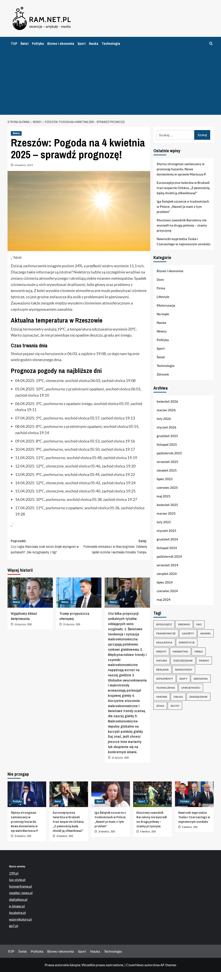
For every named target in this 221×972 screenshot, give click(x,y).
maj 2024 (163, 599)
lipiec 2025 (165, 479)
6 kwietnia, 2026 (189, 827)
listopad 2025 (167, 444)
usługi (178, 696)
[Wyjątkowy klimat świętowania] (30, 593)
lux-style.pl (17, 879)
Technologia (111, 43)
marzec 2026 (166, 410)
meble (198, 651)
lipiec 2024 (165, 582)
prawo (204, 660)
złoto (174, 705)
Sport (81, 43)
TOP (14, 43)
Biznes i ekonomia (60, 43)
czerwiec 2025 (167, 487)
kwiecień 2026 (167, 401)
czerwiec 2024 (167, 591)
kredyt (161, 651)
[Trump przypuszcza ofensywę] (78, 593)
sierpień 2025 (167, 470)
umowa (161, 696)
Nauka (93, 43)
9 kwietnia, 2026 (148, 831)
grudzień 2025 (167, 436)
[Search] (211, 43)
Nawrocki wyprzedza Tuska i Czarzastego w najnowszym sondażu (183, 241)
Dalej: (115, 546)
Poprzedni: (45, 546)
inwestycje (187, 642)
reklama (162, 669)
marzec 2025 (166, 513)
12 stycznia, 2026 (120, 757)
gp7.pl (13, 926)
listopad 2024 (167, 548)
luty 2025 (164, 522)
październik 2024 (169, 556)
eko (199, 624)
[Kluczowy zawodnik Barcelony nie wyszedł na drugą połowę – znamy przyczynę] (152, 794)
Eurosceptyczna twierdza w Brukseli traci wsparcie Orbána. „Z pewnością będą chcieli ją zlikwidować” (183, 188)
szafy (183, 678)
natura (161, 660)
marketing (180, 651)
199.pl (13, 873)
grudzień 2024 (167, 539)
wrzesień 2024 (167, 565)
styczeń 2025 (166, 531)
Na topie (163, 314)
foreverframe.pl (20, 886)
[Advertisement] (111, 82)
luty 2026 (164, 419)
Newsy (16, 133)
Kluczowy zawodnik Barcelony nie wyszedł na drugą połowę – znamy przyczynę (182, 225)
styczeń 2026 (166, 427)
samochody (183, 669)
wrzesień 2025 (167, 462)
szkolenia (201, 678)
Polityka (38, 43)
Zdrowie (163, 374)
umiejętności (190, 687)
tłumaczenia (165, 687)
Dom (160, 279)
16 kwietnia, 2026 (64, 836)
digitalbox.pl (18, 899)
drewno (184, 624)
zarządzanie (198, 696)
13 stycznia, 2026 (71, 624)
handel (205, 633)
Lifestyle (163, 297)
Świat (25, 43)
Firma (161, 288)
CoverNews (135, 965)
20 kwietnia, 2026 (22, 836)
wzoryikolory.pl (20, 919)
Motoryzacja (166, 305)
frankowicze (166, 633)
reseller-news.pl (21, 893)
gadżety (188, 633)
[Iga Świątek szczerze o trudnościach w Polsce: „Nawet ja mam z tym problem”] (110, 794)
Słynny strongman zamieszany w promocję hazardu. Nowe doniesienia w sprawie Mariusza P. (181, 169)
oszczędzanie (183, 660)
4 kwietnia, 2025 (23, 165)
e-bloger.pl (17, 906)
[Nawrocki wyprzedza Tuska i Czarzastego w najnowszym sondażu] (194, 794)
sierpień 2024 (167, 574)
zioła (160, 705)
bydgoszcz (164, 624)
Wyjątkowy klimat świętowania (24, 616)
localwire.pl (17, 912)
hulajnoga (164, 642)
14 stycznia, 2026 (23, 624)
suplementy (164, 678)
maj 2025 (163, 496)
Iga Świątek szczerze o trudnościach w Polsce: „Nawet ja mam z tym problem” (183, 206)
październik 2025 (169, 453)
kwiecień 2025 (167, 505)
